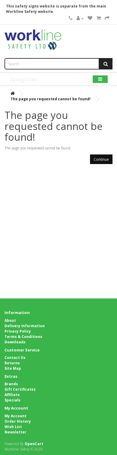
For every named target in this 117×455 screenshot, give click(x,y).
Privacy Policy (17, 331)
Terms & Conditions (23, 336)
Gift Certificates (20, 389)
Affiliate (12, 394)
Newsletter (15, 432)
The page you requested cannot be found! (50, 98)
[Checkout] (107, 18)
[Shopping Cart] (98, 18)
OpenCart (34, 443)
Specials (12, 400)
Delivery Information (24, 325)
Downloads (15, 342)
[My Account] (80, 18)
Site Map (12, 368)
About (10, 320)
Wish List (13, 426)
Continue (101, 159)
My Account (15, 415)
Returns (12, 362)
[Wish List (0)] (90, 18)
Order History (17, 421)
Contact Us (15, 357)
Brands (11, 383)
